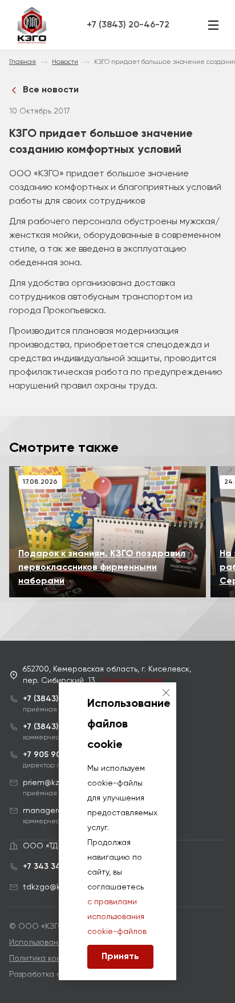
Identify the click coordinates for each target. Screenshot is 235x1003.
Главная (22, 62)
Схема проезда (132, 681)
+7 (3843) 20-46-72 (128, 25)
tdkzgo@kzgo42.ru (57, 887)
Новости (65, 62)
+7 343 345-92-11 (56, 867)
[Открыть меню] (213, 25)
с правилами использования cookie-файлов (117, 917)
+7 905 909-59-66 (58, 755)
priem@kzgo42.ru (55, 783)
